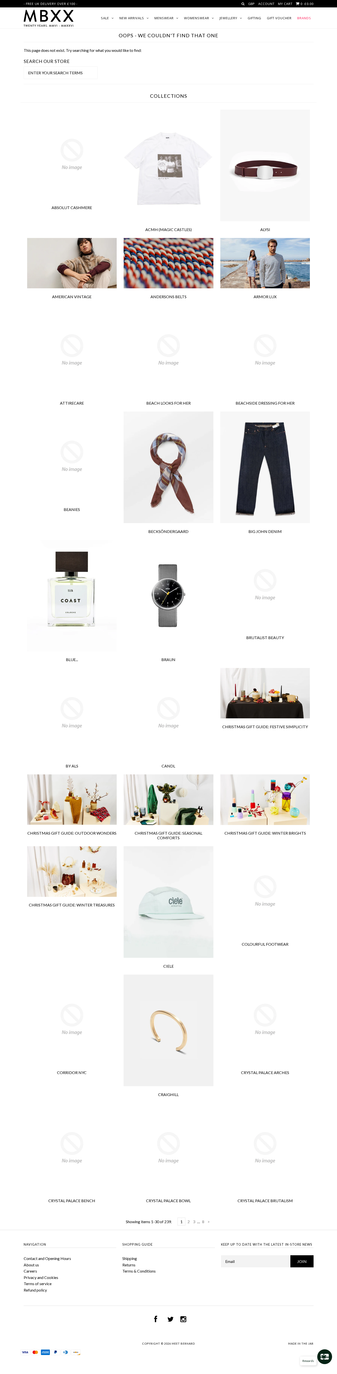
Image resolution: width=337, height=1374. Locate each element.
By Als (72, 766)
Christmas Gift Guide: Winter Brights (265, 833)
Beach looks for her (168, 403)
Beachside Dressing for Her (265, 403)
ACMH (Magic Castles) (168, 229)
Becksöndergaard (168, 531)
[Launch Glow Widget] (324, 1356)
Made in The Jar (301, 1343)
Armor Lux (265, 296)
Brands (304, 18)
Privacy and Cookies (41, 1277)
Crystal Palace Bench (71, 1200)
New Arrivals (131, 18)
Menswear (164, 18)
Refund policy (35, 1290)
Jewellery (228, 18)
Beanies (72, 509)
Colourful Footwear (265, 944)
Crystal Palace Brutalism (265, 1200)
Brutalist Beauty (265, 637)
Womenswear (196, 18)
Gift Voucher (279, 18)
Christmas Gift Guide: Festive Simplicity (265, 726)
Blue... (72, 659)
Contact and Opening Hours (47, 1258)
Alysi (265, 229)
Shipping (129, 1258)
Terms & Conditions (139, 1271)
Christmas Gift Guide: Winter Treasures (72, 905)
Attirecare (72, 403)
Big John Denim (265, 531)
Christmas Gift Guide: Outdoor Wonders (71, 833)
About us (31, 1264)
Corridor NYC (72, 1072)
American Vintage (72, 296)
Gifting (254, 18)
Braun (168, 659)
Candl (168, 766)
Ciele (168, 966)
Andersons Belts (168, 296)
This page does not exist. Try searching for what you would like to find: (83, 50)
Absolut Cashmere (72, 207)
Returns (128, 1264)
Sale (105, 18)
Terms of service (38, 1283)
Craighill (168, 1094)
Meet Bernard (183, 1343)
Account (266, 3)
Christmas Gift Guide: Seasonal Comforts (168, 835)
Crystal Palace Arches (265, 1072)
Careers (30, 1271)
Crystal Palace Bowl (168, 1200)
